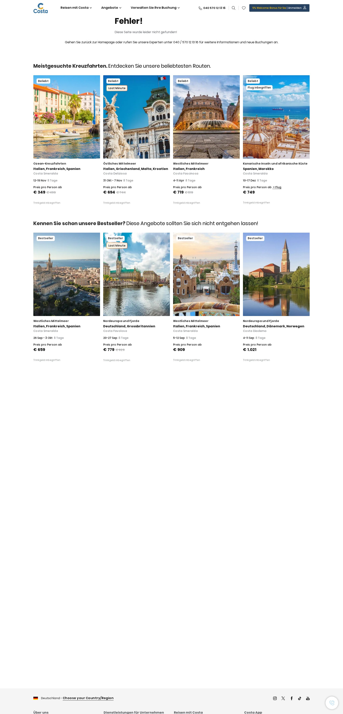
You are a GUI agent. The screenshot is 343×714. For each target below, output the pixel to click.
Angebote (109, 7)
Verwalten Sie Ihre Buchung (153, 7)
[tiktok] (299, 699)
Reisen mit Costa (75, 7)
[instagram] (275, 699)
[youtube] (308, 699)
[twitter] (283, 699)
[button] (244, 8)
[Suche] (233, 8)
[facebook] (291, 699)
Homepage (106, 42)
